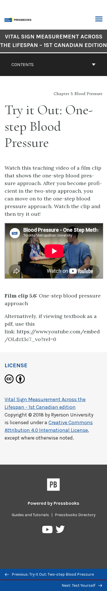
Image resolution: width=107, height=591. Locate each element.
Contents (22, 64)
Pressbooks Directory (75, 514)
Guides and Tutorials (30, 514)
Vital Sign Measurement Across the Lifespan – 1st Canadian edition (53, 40)
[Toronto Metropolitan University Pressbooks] (19, 19)
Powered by (53, 503)
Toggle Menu (98, 19)
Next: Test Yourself (79, 585)
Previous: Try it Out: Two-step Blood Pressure (52, 574)
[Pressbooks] (53, 485)
